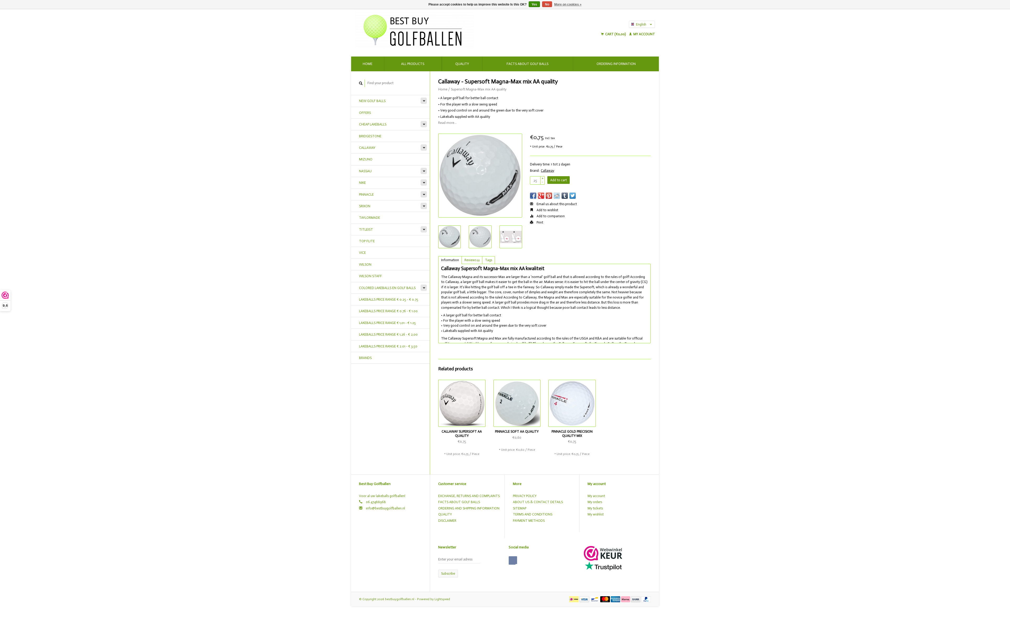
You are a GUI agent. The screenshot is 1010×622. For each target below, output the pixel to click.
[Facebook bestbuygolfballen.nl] (513, 560)
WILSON (365, 264)
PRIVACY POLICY (525, 496)
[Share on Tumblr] (565, 196)
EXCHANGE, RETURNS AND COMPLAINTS (469, 496)
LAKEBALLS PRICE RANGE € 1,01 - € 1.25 (387, 323)
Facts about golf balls (527, 64)
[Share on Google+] (541, 196)
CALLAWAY (367, 148)
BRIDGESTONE (370, 136)
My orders (595, 502)
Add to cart (558, 180)
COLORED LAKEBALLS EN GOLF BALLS (387, 288)
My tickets (595, 508)
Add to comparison (550, 216)
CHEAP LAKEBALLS (372, 124)
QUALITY (445, 514)
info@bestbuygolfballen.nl (385, 508)
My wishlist (596, 514)
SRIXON (364, 206)
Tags (488, 260)
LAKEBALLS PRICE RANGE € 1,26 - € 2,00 (388, 334)
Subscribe (448, 573)
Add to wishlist (547, 210)
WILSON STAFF (370, 276)
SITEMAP (519, 508)
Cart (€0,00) (615, 34)
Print (539, 222)
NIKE (362, 183)
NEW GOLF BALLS (372, 101)
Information (450, 260)
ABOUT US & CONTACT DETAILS (538, 502)
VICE (362, 253)
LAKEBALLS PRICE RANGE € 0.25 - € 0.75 (388, 299)
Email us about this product (556, 204)
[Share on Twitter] (572, 196)
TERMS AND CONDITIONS (532, 514)
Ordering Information (616, 64)
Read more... (447, 123)
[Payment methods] (574, 599)
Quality (462, 64)
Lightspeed (442, 599)
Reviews (471, 260)
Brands (365, 358)
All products (412, 64)
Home (367, 64)
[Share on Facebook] (533, 196)
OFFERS (365, 113)
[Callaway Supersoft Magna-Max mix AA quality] (480, 175)
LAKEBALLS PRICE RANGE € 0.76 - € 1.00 (388, 311)
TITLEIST (366, 229)
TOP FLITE (367, 241)
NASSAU (365, 171)
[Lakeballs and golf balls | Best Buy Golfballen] (458, 29)
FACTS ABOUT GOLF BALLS (459, 502)
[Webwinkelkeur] (603, 553)
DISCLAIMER (447, 521)
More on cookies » (568, 4)
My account (644, 34)
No (547, 4)
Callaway (547, 171)
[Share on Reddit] (557, 196)
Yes (534, 4)
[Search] (361, 83)
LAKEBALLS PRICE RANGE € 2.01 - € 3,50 (388, 346)
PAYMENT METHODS (529, 521)
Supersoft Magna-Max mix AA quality (478, 89)
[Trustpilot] (603, 566)
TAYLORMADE (369, 218)
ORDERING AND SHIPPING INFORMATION (468, 508)
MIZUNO (365, 159)
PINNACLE (366, 194)
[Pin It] (549, 196)
